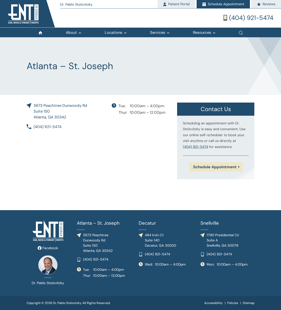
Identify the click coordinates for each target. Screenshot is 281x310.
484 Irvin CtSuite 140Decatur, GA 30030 (160, 240)
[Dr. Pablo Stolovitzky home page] (31, 13)
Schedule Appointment (215, 166)
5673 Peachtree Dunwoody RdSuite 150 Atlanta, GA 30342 (60, 111)
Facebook (50, 248)
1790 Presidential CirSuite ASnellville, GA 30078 (223, 240)
